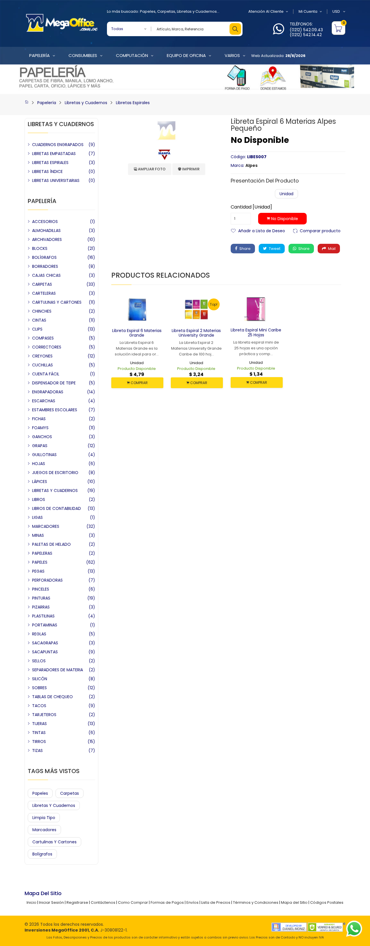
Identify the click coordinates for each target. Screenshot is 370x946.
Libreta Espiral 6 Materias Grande (137, 333)
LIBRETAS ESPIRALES (50, 162)
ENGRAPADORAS (47, 392)
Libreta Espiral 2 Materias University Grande (196, 333)
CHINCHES (41, 311)
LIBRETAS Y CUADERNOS (55, 490)
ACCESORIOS (45, 221)
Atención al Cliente (266, 11)
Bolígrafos (42, 854)
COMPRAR (139, 382)
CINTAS (39, 320)
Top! (213, 304)
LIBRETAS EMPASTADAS (54, 153)
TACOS (39, 706)
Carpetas (166, 11)
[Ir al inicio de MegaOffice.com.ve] (27, 103)
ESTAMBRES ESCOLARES (54, 410)
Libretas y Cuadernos (197, 11)
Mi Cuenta (308, 11)
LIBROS (38, 499)
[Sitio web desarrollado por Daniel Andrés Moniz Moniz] (289, 927)
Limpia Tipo (43, 817)
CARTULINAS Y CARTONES (57, 302)
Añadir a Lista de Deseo (261, 230)
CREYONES (42, 356)
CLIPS (37, 329)
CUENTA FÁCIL (45, 374)
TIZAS (37, 750)
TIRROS (39, 741)
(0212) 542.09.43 (306, 30)
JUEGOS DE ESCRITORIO (55, 472)
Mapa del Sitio (294, 902)
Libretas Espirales (133, 103)
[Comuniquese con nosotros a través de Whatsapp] (278, 32)
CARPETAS (42, 284)
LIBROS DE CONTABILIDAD (56, 508)
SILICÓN (39, 679)
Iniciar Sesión (51, 902)
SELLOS (39, 661)
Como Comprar (133, 902)
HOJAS (38, 463)
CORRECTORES (46, 347)
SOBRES (39, 688)
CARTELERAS (44, 293)
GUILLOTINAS (44, 455)
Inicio (31, 902)
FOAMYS (40, 428)
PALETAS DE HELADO (51, 544)
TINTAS (39, 732)
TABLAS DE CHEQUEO (52, 697)
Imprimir (190, 169)
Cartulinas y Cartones (54, 842)
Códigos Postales (326, 902)
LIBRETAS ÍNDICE (47, 171)
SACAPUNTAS (45, 652)
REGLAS (39, 634)
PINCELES (40, 589)
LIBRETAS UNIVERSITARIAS (55, 180)
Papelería (46, 103)
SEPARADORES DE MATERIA (57, 670)
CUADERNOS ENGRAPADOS (58, 144)
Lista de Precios (215, 902)
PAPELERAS (42, 553)
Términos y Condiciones (255, 902)
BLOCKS (39, 248)
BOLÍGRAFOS (44, 257)
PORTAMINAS (44, 625)
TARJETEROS (44, 715)
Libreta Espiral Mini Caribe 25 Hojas (256, 332)
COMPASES (43, 338)
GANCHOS (42, 437)
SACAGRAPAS (45, 643)
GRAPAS (39, 446)
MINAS (38, 535)
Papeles (148, 11)
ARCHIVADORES (47, 239)
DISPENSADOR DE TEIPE (54, 383)
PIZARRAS (41, 607)
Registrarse (77, 902)
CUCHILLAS (42, 365)
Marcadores (44, 830)
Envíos (192, 902)
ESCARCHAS (43, 401)
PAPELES (39, 562)
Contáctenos (103, 902)
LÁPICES (39, 481)
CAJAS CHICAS (46, 275)
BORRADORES (45, 266)
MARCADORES (45, 526)
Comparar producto (320, 230)
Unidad (286, 194)
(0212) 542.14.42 (306, 35)
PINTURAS (41, 598)
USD (336, 11)
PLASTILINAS (43, 616)
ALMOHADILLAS (46, 230)
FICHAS (39, 419)
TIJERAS (39, 723)
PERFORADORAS (47, 580)
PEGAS (38, 571)
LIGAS (37, 517)
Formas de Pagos (167, 902)
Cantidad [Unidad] (251, 207)
